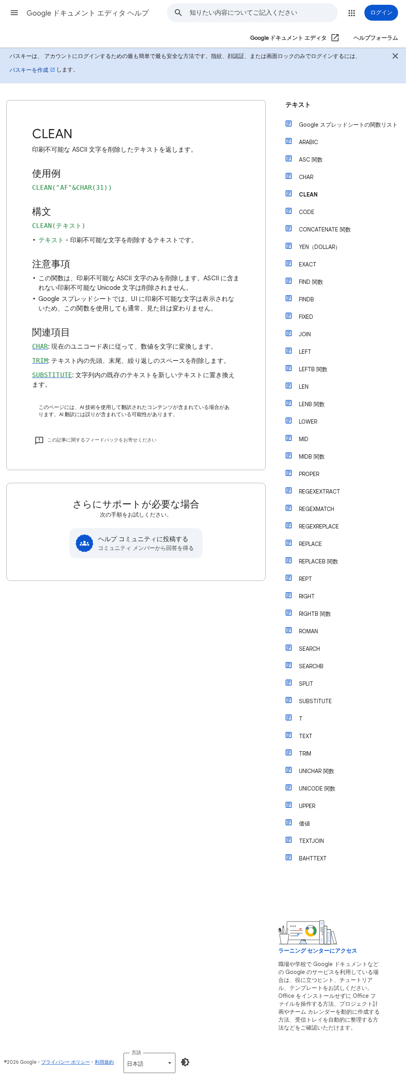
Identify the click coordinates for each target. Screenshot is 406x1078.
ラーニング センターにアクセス (317, 950)
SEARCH (309, 648)
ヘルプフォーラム (376, 38)
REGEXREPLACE (319, 526)
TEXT (305, 736)
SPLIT (306, 683)
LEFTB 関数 (313, 369)
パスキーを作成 (29, 69)
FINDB (306, 299)
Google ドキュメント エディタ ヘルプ (88, 13)
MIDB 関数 (312, 456)
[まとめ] (395, 57)
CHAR (306, 177)
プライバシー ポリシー (65, 1062)
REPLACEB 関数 (318, 561)
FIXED (306, 316)
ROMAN (308, 631)
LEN (303, 386)
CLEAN (308, 194)
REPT (305, 578)
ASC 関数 (311, 159)
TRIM (305, 753)
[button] (14, 12)
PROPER (309, 474)
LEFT (305, 351)
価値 (304, 823)
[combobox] (263, 13)
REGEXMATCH (316, 509)
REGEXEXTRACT (319, 491)
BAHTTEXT (313, 858)
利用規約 (104, 1062)
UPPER (307, 806)
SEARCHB (311, 666)
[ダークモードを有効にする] (185, 1062)
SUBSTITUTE (315, 701)
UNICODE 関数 (317, 788)
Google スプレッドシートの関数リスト (348, 124)
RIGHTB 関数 (315, 613)
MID (303, 439)
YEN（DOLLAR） (320, 247)
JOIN (305, 334)
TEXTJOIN (311, 841)
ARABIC (308, 142)
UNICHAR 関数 (316, 771)
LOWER (308, 421)
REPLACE (310, 544)
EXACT (307, 264)
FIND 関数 (311, 281)
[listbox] (149, 1063)
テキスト (298, 105)
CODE (306, 212)
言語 (136, 1052)
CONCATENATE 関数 (325, 229)
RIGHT (307, 596)
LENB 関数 (312, 404)
